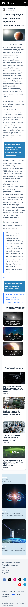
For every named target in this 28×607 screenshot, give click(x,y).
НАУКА (12, 8)
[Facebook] (4, 579)
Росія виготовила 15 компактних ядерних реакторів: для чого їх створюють (12, 413)
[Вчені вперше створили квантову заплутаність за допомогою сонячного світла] (14, 496)
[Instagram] (14, 579)
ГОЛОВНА (5, 592)
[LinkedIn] (24, 579)
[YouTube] (19, 584)
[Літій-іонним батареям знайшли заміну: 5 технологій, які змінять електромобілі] (14, 427)
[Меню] (25, 3)
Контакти (5, 570)
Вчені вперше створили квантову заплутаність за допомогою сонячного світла (12, 515)
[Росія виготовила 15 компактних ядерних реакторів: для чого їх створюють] (14, 403)
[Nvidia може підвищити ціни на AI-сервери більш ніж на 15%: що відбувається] (14, 452)
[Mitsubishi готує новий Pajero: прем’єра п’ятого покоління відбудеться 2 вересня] (14, 378)
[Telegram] (24, 584)
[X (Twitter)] (9, 579)
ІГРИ (18, 594)
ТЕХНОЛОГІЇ (5, 594)
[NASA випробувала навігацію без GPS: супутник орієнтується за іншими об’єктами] (14, 531)
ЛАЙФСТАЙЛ (5, 597)
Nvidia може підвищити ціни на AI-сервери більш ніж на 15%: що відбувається (13, 462)
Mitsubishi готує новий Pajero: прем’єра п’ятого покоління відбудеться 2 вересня (13, 389)
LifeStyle (4, 477)
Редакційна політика (10, 565)
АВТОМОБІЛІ (20, 592)
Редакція (5, 573)
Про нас (5, 568)
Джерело (6, 277)
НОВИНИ (12, 592)
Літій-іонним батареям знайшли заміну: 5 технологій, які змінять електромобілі (12, 438)
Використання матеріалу (11, 562)
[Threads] (19, 579)
